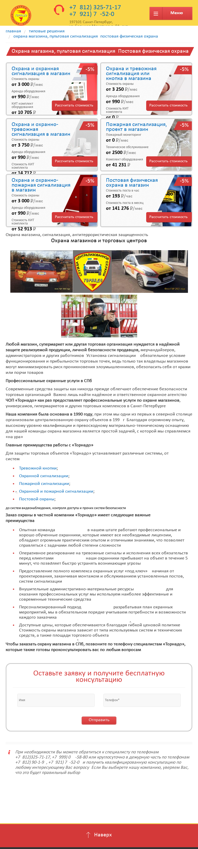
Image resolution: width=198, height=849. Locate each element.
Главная (13, 31)
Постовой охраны (36, 499)
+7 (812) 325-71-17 (95, 7)
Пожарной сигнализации (44, 483)
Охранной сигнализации (43, 476)
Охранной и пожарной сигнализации (56, 491)
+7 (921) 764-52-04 (93, 14)
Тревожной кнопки (38, 468)
